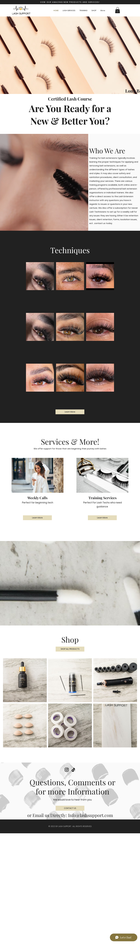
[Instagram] (66, 769)
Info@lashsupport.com (90, 815)
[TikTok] (73, 769)
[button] (117, 10)
